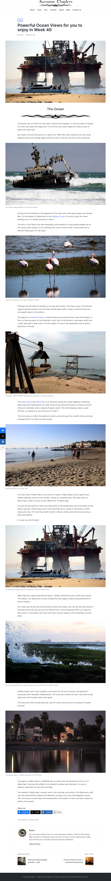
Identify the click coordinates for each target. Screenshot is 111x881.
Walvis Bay (40, 402)
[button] (34, 844)
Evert (32, 830)
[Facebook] (3, 430)
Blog (20, 20)
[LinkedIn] (3, 442)
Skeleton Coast (58, 216)
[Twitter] (3, 436)
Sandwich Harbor (37, 317)
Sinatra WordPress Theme (78, 877)
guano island (26, 402)
